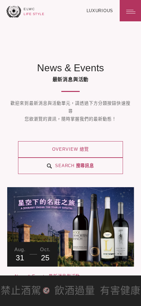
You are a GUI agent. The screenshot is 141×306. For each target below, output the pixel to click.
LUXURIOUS (100, 11)
